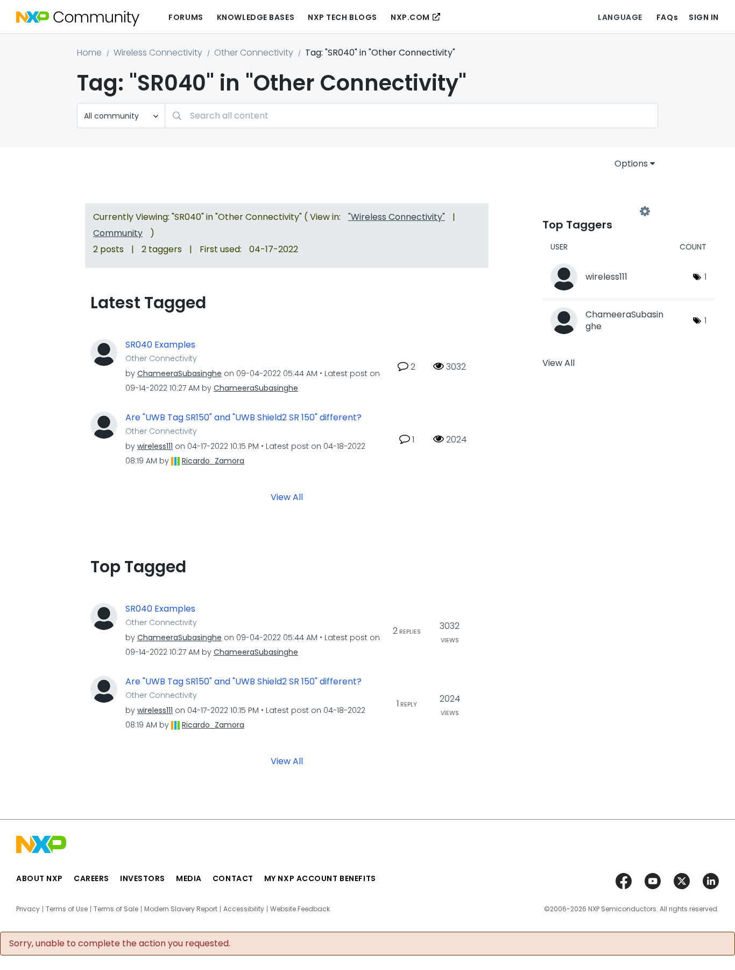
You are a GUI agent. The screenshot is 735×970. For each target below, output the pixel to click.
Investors (142, 878)
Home (89, 52)
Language (620, 17)
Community (118, 233)
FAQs (667, 17)
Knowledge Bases (255, 17)
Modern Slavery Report (180, 909)
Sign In (704, 17)
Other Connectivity (253, 52)
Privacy (28, 909)
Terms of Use (67, 909)
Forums (185, 17)
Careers (91, 878)
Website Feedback (300, 909)
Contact (233, 878)
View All (287, 496)
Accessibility (243, 909)
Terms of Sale (116, 909)
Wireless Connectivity (158, 52)
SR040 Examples (160, 345)
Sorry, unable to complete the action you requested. (119, 944)
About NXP (39, 878)
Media (189, 878)
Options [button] (631, 163)
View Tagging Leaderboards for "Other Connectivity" (593, 211)
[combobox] (411, 115)
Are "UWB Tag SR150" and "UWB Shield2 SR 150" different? (243, 418)
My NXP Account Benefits (320, 878)
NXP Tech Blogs (342, 17)
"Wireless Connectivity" (396, 217)
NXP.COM (410, 17)
